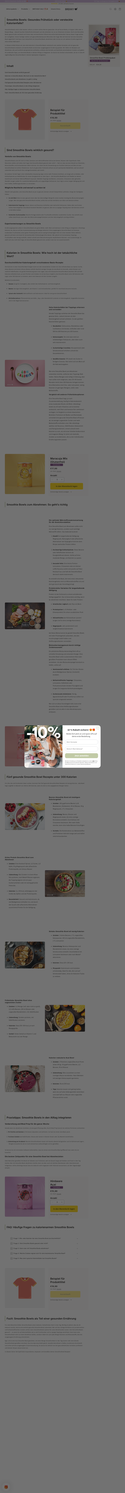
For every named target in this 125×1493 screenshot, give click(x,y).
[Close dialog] (98, 727)
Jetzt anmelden (82, 756)
